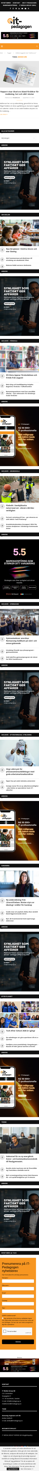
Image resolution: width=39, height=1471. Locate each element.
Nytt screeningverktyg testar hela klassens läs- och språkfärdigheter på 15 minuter (22, 1176)
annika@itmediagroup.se (15, 1421)
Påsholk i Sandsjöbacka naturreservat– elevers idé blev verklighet (20, 508)
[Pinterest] (16, 8)
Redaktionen (16, 98)
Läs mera (3, 114)
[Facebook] (10, 8)
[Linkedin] (19, 8)
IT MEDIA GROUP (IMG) (27, 5)
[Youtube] (22, 8)
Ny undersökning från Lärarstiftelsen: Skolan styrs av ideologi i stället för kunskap (20, 902)
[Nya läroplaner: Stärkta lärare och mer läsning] (19, 233)
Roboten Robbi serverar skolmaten (18, 265)
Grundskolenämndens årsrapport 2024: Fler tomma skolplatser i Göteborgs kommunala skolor (22, 526)
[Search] (37, 46)
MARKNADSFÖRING (10, 5)
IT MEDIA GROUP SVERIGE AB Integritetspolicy (17, 1435)
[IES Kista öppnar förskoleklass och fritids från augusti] (19, 359)
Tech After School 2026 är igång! (20, 1030)
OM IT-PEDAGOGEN (29, 3)
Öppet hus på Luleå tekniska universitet (20, 781)
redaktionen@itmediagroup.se (11, 1404)
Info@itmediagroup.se (14, 1401)
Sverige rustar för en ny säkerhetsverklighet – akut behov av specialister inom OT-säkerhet (22, 788)
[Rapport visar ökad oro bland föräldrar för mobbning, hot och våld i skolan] (19, 74)
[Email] (25, 8)
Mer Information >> (27, 1469)
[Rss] (28, 8)
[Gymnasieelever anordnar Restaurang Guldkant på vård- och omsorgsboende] (19, 622)
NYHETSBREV (6, 3)
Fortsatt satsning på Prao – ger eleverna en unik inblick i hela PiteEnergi (22, 518)
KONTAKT (16, 3)
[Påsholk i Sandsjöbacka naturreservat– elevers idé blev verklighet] (19, 489)
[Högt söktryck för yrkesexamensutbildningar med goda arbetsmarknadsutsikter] (19, 753)
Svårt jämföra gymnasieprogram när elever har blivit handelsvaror (22, 658)
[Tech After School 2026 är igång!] (19, 1014)
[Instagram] (13, 8)
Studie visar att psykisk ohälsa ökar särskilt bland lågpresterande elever (22, 913)
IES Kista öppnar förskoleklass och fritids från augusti (21, 376)
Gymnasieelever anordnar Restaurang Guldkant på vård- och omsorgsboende (21, 641)
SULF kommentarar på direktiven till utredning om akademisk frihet (19, 259)
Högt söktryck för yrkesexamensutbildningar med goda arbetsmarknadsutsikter (20, 771)
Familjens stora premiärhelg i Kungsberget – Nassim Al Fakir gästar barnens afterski (22, 1046)
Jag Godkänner (13, 1469)
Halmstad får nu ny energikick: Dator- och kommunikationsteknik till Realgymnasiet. (21, 1159)
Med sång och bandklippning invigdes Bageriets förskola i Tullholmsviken (19, 385)
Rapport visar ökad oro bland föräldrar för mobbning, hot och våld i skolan (19, 92)
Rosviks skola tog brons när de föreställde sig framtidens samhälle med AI (21, 1169)
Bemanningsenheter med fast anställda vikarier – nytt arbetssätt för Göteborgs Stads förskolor (20, 394)
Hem (1, 53)
